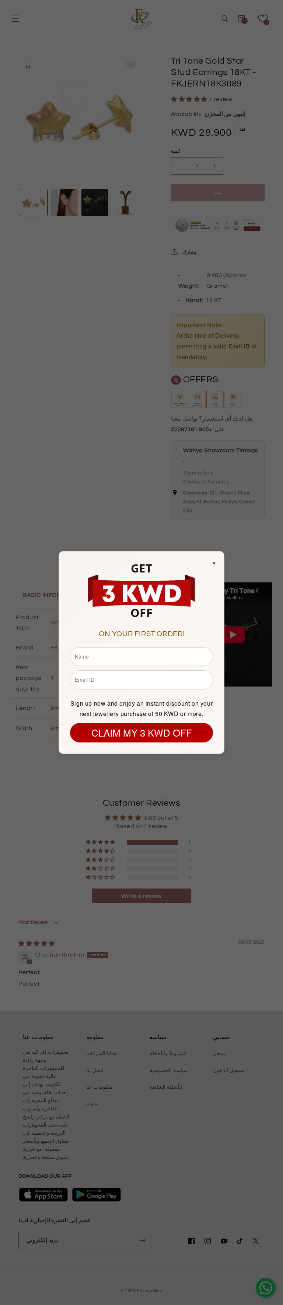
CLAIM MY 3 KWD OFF (141, 732)
